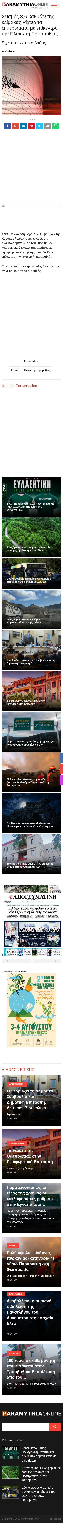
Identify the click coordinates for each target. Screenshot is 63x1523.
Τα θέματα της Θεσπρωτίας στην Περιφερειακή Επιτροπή (26, 702)
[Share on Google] (15, 126)
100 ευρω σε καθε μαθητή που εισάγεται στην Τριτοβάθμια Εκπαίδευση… (30, 865)
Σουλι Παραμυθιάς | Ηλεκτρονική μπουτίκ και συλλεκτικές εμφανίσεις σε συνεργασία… (31, 506)
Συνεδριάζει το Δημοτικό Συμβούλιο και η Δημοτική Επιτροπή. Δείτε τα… (31, 662)
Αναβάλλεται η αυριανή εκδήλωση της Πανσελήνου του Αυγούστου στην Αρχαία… (31, 825)
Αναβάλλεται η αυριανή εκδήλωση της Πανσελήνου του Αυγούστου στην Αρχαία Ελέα (30, 1312)
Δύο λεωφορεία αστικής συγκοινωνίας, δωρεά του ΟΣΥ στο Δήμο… (38, 1491)
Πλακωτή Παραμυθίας (37, 370)
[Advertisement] (31, 172)
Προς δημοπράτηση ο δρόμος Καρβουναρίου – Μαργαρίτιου (24, 621)
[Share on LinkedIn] (23, 126)
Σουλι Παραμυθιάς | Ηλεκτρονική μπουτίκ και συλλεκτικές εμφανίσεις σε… (40, 1452)
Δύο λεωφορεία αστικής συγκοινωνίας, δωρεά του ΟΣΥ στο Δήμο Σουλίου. (29, 580)
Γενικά (15, 370)
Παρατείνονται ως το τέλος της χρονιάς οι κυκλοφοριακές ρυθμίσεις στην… (30, 743)
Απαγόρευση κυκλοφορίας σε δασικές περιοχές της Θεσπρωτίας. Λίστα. (28, 549)
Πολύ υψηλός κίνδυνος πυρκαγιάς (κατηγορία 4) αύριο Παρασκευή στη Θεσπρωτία (28, 782)
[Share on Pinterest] (31, 126)
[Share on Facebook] (7, 126)
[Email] (47, 126)
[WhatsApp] (55, 126)
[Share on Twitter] (39, 126)
